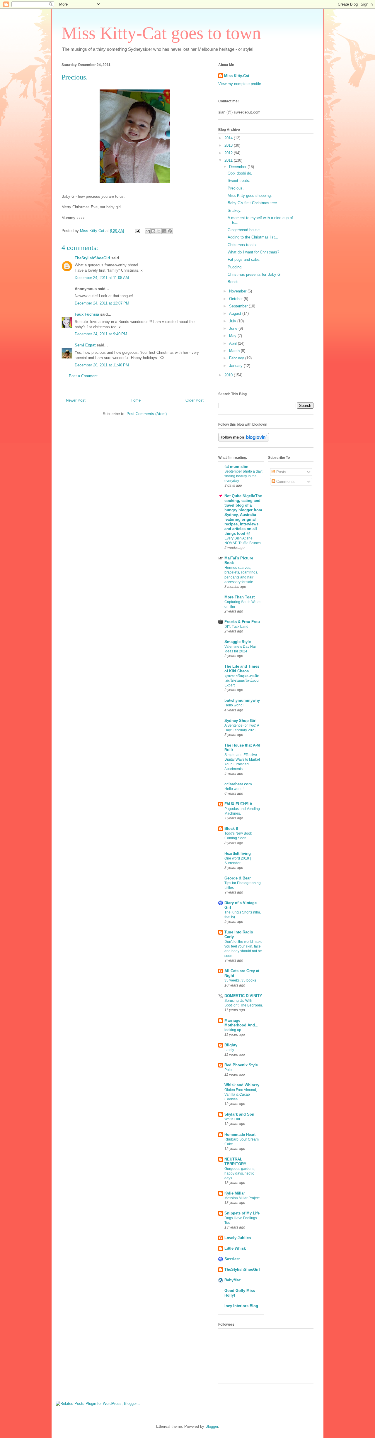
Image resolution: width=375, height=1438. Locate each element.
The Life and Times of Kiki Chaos (241, 668)
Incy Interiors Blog (241, 1306)
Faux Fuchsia (87, 314)
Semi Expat (85, 345)
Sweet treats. (239, 180)
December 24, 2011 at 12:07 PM (102, 303)
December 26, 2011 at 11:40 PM (102, 365)
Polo (228, 1070)
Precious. (236, 188)
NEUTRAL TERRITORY (235, 1161)
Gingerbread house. (244, 230)
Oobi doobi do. (240, 173)
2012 (229, 153)
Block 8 (231, 828)
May (233, 336)
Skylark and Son (239, 1114)
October (236, 299)
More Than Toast (239, 597)
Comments (285, 481)
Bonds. (234, 282)
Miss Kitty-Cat (236, 76)
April (233, 343)
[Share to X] (159, 231)
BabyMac (232, 1280)
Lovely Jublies (237, 1238)
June (233, 328)
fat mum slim (236, 466)
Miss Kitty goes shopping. (250, 195)
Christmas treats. (242, 245)
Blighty (230, 1045)
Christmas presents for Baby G (254, 274)
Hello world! (233, 705)
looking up (232, 1030)
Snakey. (234, 210)
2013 (229, 145)
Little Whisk (235, 1248)
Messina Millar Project (242, 1198)
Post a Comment (83, 376)
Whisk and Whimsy (241, 1085)
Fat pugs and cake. (244, 259)
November (238, 291)
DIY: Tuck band (236, 627)
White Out (232, 1119)
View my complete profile (239, 84)
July (233, 321)
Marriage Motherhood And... (241, 1022)
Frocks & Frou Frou (242, 622)
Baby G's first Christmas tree (252, 203)
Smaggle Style (237, 642)
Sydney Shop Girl (240, 720)
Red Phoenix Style (241, 1065)
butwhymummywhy (242, 700)
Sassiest (232, 1259)
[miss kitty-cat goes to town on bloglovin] (243, 440)
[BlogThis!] (153, 231)
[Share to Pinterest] (170, 231)
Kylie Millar (234, 1193)
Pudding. (235, 267)
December (238, 167)
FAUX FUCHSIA (238, 804)
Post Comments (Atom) (147, 414)
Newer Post (76, 400)
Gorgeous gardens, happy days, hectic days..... (239, 1173)
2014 (229, 138)
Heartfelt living (237, 853)
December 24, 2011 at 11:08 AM (102, 277)
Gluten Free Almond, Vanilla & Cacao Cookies (240, 1094)
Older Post (194, 400)
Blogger (211, 1426)
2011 (229, 160)
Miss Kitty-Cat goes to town (161, 33)
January (236, 365)
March (235, 350)
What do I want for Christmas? (253, 252)
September (239, 306)
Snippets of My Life (242, 1213)
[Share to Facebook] (164, 231)
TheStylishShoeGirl (92, 258)
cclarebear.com (238, 784)
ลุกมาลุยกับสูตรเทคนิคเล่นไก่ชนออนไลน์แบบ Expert (241, 680)
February (237, 358)
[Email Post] (137, 231)
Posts (280, 472)
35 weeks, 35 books (240, 980)
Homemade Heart (239, 1134)
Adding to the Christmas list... (253, 237)
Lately (229, 1050)
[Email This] (148, 231)
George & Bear (237, 878)
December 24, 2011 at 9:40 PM (101, 334)
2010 (229, 375)
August (235, 313)
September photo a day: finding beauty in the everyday (243, 476)
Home (136, 400)
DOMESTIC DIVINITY (243, 996)
